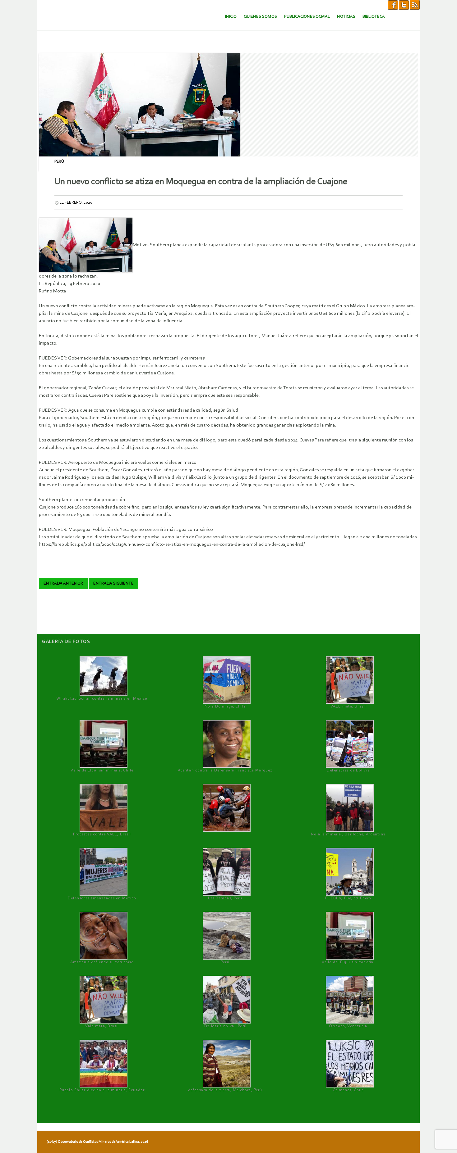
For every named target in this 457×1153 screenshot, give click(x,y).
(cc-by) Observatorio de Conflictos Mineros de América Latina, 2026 (97, 1142)
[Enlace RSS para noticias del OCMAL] (415, 4)
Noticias (346, 16)
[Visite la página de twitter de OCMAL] (404, 4)
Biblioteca (373, 16)
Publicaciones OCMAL (307, 16)
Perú (59, 162)
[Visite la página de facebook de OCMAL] (393, 4)
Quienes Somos (260, 16)
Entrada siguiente (113, 583)
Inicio (231, 16)
